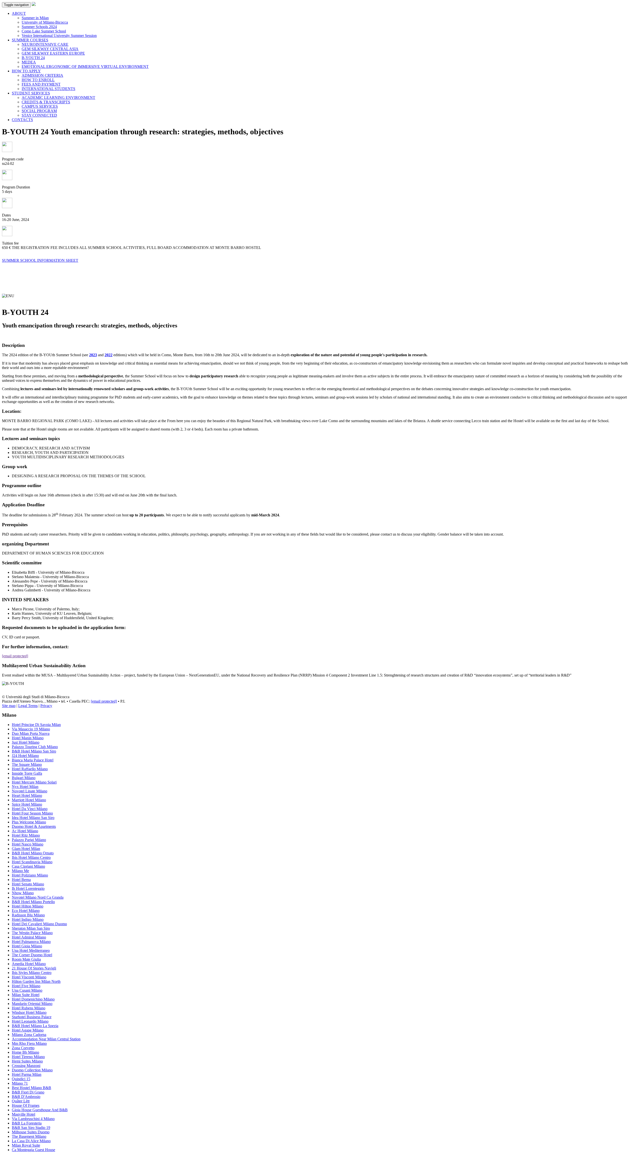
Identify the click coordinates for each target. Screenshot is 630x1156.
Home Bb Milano (25, 1052)
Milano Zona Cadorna (29, 1035)
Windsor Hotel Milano (29, 1012)
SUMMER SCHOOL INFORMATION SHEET (40, 260)
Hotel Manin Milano (28, 738)
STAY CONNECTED (39, 115)
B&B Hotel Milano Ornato (33, 853)
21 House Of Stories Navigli (34, 968)
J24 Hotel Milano (25, 756)
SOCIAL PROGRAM (39, 111)
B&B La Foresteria (27, 1123)
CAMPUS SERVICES (40, 106)
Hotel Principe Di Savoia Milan (36, 725)
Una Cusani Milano (27, 990)
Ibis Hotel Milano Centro (31, 857)
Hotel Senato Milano (28, 884)
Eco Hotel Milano (26, 911)
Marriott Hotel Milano (29, 800)
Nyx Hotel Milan (25, 787)
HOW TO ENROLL (38, 80)
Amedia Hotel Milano (29, 964)
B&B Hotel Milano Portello (33, 902)
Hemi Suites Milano (27, 1061)
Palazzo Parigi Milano (29, 840)
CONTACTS (22, 120)
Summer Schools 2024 (39, 27)
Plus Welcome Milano (29, 822)
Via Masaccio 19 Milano (31, 729)
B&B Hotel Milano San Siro (34, 751)
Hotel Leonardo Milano (30, 1021)
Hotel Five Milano (26, 986)
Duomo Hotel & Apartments (34, 826)
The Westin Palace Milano (32, 933)
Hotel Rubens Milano (28, 1008)
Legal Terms (28, 706)
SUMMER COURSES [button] (30, 40)
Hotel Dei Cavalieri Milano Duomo (39, 924)
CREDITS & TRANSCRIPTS (46, 102)
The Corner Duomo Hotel (32, 955)
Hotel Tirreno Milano (28, 1057)
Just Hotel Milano (25, 742)
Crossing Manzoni (26, 1066)
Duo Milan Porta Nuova (30, 733)
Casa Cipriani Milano (28, 866)
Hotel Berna (21, 880)
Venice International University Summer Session (59, 35)
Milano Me (20, 871)
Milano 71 (20, 1083)
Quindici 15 (21, 1079)
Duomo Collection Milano (32, 1070)
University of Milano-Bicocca (45, 22)
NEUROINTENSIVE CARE (45, 44)
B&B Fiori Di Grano (28, 1092)
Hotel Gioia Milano (27, 946)
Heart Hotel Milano (27, 795)
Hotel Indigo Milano (28, 919)
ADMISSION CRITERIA (42, 75)
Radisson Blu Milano (28, 915)
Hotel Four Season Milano (32, 813)
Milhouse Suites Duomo (30, 1132)
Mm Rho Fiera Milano (29, 1043)
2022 (108, 355)
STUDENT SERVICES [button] (31, 93)
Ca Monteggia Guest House (33, 1150)
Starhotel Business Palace (31, 1017)
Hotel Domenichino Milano (33, 999)
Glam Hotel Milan (26, 849)
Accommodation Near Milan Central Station (46, 1039)
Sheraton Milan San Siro (31, 928)
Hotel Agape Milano (28, 1030)
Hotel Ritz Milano (26, 835)
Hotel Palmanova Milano (31, 942)
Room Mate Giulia (26, 959)
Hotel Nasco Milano (27, 844)
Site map (9, 706)
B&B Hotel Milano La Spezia (35, 1026)
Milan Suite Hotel (25, 995)
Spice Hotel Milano (27, 804)
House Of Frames (25, 1105)
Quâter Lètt (21, 1101)
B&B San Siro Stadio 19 (31, 1127)
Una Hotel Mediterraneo (31, 950)
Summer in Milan (35, 18)
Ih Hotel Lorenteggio (28, 888)
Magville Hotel (23, 1114)
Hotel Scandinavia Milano (32, 862)
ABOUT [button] (19, 13)
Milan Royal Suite (26, 1145)
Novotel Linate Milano (29, 791)
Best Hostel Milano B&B (31, 1088)
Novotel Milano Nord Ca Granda (37, 897)
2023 (93, 355)
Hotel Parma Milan (26, 1074)
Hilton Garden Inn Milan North (36, 981)
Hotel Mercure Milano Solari (34, 782)
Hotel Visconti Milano (29, 977)
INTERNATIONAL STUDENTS (48, 89)
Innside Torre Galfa (27, 773)
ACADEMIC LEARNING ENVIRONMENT (58, 97)
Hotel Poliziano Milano (30, 875)
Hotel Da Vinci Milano (29, 809)
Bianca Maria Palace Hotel (32, 760)
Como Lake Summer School (44, 31)
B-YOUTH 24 (33, 58)
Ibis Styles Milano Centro (31, 973)
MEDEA (29, 62)
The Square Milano (27, 764)
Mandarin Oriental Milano (32, 1004)
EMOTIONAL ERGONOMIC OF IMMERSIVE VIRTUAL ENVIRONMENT (85, 66)
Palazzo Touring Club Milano (35, 747)
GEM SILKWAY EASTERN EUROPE (53, 53)
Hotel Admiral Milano (29, 937)
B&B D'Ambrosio (26, 1096)
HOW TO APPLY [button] (26, 71)
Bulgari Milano (23, 778)
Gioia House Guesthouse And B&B (40, 1110)
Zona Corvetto (23, 1048)
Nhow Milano (23, 893)
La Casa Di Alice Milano (31, 1141)
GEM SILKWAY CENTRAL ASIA (50, 49)
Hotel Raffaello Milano (30, 769)
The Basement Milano (29, 1136)
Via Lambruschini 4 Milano (33, 1119)
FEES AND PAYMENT (41, 84)
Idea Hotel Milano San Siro (33, 818)
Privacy (46, 706)
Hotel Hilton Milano (27, 906)
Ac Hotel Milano (25, 831)
